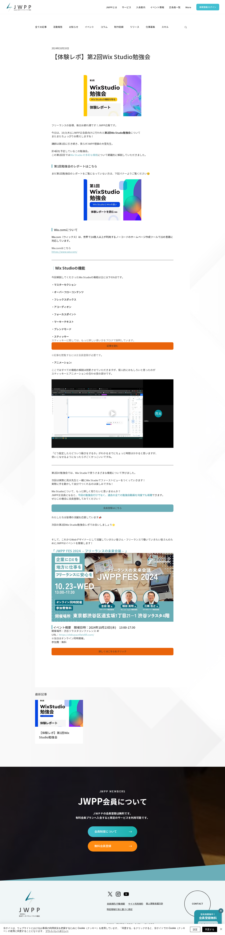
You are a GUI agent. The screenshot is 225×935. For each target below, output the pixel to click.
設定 (195, 929)
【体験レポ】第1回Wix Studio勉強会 (54, 735)
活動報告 (57, 27)
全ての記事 (41, 27)
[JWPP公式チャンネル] (126, 894)
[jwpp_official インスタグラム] (118, 894)
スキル (165, 27)
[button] (126, 7)
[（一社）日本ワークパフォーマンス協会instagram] (110, 894)
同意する (209, 929)
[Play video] (112, 413)
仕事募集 (150, 27)
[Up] (220, 910)
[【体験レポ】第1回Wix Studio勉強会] (59, 713)
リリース (134, 27)
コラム (104, 27)
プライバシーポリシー (57, 931)
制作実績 (118, 27)
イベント (89, 27)
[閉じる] (221, 929)
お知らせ (73, 27)
